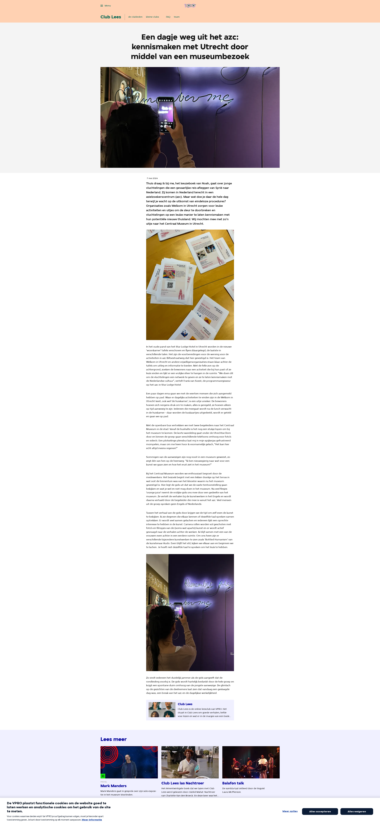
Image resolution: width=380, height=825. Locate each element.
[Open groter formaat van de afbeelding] (190, 285)
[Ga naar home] (190, 6)
